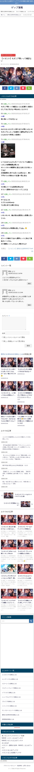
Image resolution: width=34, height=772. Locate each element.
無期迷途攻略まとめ (8, 719)
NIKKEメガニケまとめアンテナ (12, 740)
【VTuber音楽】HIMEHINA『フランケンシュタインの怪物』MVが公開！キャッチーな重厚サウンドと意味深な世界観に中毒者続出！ (17, 447)
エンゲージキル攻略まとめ (10, 679)
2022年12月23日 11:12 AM (15, 292)
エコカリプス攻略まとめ (9, 674)
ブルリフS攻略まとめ (21, 11)
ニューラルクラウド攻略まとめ (11, 697)
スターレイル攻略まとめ (9, 683)
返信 (29, 283)
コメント (6, 315)
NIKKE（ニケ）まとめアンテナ (12, 738)
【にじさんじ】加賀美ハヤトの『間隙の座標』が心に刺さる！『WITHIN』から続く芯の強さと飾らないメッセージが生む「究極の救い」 (17, 457)
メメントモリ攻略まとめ (9, 706)
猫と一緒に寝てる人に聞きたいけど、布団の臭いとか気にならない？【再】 (17, 482)
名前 (3, 333)
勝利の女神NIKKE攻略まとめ (7, 11)
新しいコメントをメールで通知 (14, 337)
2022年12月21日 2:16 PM (15, 273)
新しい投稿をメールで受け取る (14, 341)
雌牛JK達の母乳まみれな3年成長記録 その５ (15, 465)
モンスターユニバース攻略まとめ (12, 710)
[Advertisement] (17, 35)
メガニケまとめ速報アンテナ (11, 752)
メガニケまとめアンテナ (10, 750)
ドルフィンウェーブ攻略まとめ (11, 688)
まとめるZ (5, 743)
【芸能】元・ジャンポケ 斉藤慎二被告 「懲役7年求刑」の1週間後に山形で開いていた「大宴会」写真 (17, 473)
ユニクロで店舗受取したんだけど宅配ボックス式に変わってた (17, 438)
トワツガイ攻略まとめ (8, 692)
